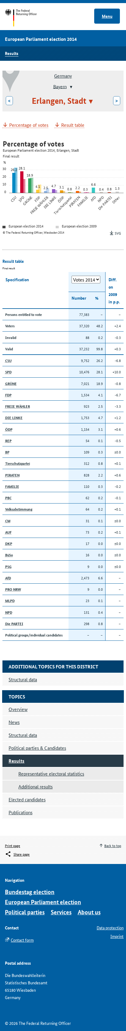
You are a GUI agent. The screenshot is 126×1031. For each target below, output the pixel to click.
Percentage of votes (28, 125)
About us (89, 912)
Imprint (117, 936)
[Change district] (70, 87)
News (14, 722)
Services (61, 912)
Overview (18, 709)
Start (27, 17)
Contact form (22, 940)
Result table (72, 125)
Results (11, 53)
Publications (20, 812)
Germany (63, 75)
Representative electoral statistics (51, 773)
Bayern (60, 86)
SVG (118, 233)
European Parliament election (43, 902)
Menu (107, 16)
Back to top (112, 845)
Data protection (110, 927)
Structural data (23, 735)
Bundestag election (29, 892)
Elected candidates (27, 799)
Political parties (25, 912)
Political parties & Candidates (37, 748)
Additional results (35, 786)
